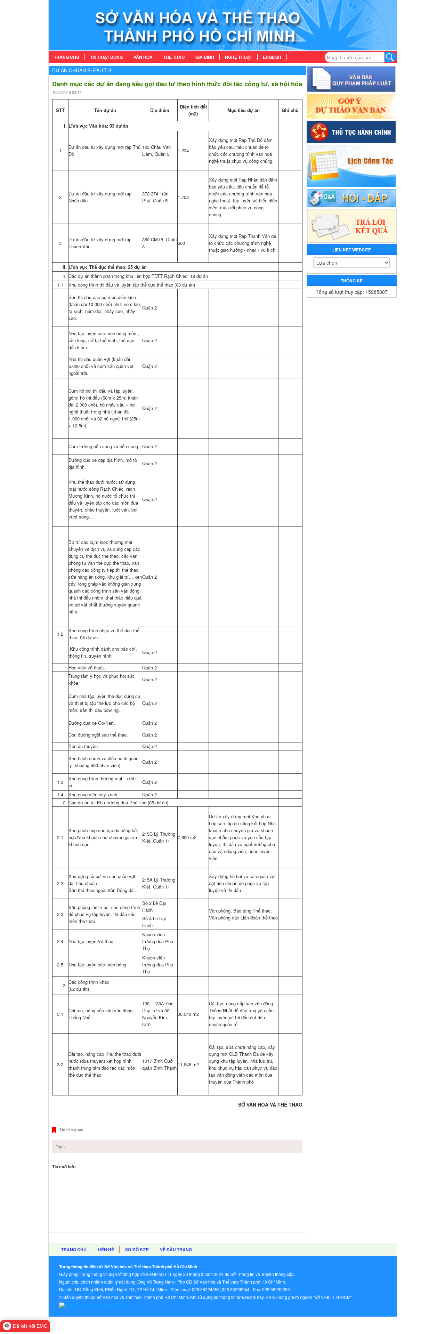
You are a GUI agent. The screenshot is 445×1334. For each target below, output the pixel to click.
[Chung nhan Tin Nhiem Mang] (94, 1304)
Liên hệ (106, 1249)
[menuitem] (67, 57)
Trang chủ (74, 1249)
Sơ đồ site (137, 1249)
